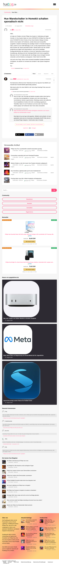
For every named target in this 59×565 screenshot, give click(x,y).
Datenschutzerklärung (26, 562)
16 (12, 29)
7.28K (15, 78)
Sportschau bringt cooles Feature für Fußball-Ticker (17, 400)
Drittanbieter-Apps (29, 25)
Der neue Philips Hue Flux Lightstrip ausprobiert (50, 547)
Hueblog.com (5, 550)
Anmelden (29, 208)
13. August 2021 (26, 68)
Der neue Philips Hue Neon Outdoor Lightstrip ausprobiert (50, 534)
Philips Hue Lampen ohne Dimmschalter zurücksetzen (19, 475)
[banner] (9, 4)
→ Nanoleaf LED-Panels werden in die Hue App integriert (13, 435)
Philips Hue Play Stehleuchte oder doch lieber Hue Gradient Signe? (50, 521)
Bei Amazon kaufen (30, 241)
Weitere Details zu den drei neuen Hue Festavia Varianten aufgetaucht (32, 528)
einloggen (34, 128)
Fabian (33, 150)
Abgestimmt (46, 73)
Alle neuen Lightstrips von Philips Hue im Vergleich (18, 485)
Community (7, 12)
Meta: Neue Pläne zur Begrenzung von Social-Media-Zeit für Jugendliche (23, 355)
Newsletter (29, 199)
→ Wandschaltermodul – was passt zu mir (10, 444)
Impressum (50, 562)
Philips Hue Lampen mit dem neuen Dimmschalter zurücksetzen (21, 470)
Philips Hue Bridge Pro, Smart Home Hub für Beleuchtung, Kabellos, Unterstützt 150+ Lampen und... (29, 262)
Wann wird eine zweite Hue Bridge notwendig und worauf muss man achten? (24, 500)
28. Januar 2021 (32, 91)
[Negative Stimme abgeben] (54, 82)
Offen (52, 73)
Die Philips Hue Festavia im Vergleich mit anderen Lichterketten (21, 490)
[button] (19, 134)
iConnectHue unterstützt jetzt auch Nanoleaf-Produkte (31, 521)
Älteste (34, 73)
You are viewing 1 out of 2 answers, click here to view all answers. (29, 124)
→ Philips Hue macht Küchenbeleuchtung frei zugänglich (13, 418)
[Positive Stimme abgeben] (54, 78)
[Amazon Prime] (30, 236)
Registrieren (29, 212)
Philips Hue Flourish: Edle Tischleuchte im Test (50, 528)
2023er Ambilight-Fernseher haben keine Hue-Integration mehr (21, 480)
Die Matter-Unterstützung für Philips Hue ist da (17, 460)
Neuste (39, 73)
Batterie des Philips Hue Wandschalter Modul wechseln (19, 505)
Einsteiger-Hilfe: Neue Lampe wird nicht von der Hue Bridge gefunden (23, 495)
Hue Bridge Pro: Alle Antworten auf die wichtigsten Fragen (20, 465)
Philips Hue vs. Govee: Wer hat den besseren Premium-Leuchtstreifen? (50, 541)
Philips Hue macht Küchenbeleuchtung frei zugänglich (31, 541)
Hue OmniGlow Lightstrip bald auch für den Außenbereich (31, 534)
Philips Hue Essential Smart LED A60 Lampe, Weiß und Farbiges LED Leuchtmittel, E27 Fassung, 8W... (29, 234)
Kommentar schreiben (42, 150)
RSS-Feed (16, 562)
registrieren (25, 128)
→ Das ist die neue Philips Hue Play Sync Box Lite (12, 427)
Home (4, 562)
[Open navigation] (54, 4)
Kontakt (29, 203)
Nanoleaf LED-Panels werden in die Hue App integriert (31, 548)
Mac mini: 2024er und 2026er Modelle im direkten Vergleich (19, 318)
